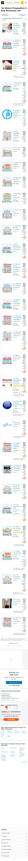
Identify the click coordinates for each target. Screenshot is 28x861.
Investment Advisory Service (22, 749)
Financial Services (20, 638)
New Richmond (12, 638)
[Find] (22, 2)
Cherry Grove (9, 736)
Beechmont (24, 732)
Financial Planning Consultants (4, 756)
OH (6, 638)
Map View (6, 14)
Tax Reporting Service (6, 640)
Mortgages (12, 752)
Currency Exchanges (3, 759)
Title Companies (22, 752)
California (16, 731)
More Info (15, 31)
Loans (2, 747)
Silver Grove (2, 733)
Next (22, 646)
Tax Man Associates (5, 693)
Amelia (2, 731)
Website (15, 29)
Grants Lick (2, 736)
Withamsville (17, 732)
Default (23, 15)
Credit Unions (4, 752)
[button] (26, 2)
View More (24, 761)
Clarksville (10, 732)
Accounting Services (22, 755)
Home (2, 638)
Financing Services (12, 755)
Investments (13, 747)
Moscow (23, 731)
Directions (15, 30)
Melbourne (10, 731)
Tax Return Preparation (18, 27)
